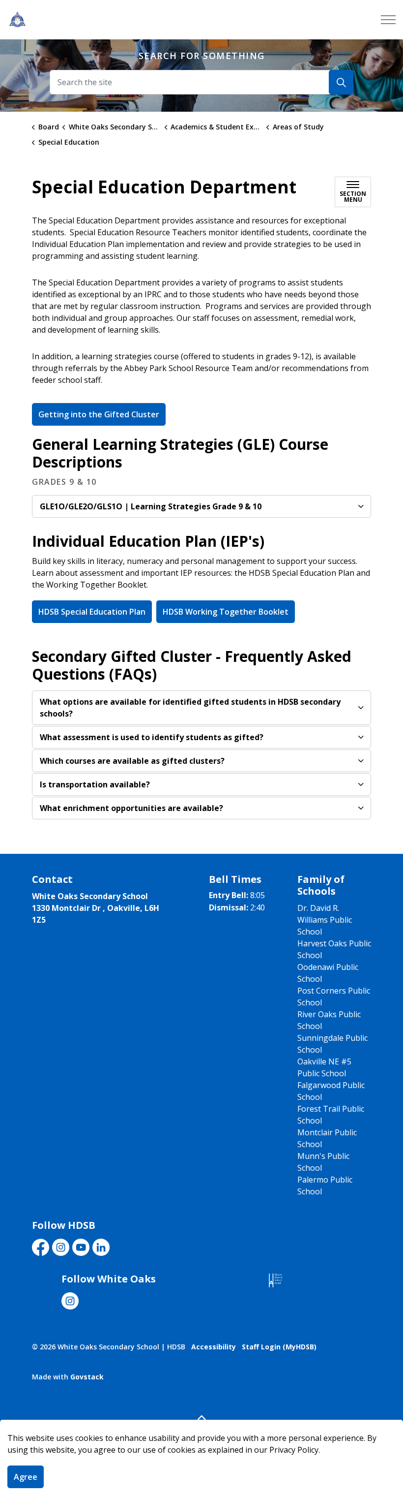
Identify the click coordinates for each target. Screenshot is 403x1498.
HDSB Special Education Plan (91, 611)
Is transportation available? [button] (95, 784)
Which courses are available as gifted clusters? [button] (132, 760)
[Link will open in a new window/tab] (275, 1280)
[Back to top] (201, 1417)
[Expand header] (388, 19)
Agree (25, 1476)
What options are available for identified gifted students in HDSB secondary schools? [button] (190, 707)
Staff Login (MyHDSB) (279, 1346)
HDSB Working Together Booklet (225, 611)
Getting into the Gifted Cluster (98, 414)
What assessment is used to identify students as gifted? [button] (151, 737)
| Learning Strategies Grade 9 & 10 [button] (150, 506)
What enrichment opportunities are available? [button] (131, 808)
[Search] (341, 82)
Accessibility (213, 1346)
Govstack (87, 1376)
